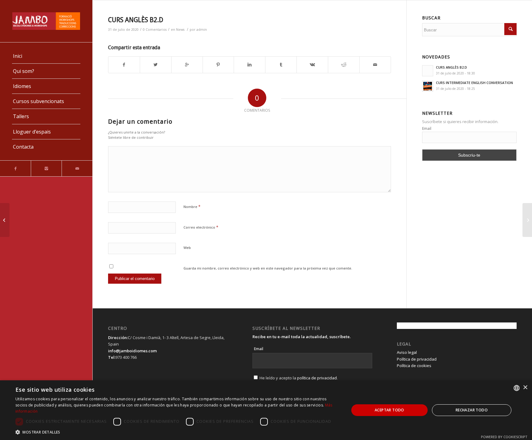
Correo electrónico (200, 227)
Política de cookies (414, 365)
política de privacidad (317, 378)
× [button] (525, 387)
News (180, 29)
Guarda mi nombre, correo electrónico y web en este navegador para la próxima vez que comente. (267, 268)
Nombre (191, 206)
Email (426, 128)
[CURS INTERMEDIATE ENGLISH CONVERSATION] (5, 220)
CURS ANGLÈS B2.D (135, 20)
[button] (177, 432)
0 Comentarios (155, 29)
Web (187, 247)
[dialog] (266, 410)
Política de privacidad (417, 359)
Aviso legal (407, 352)
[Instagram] (46, 168)
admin (201, 29)
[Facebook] (15, 168)
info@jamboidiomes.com (132, 351)
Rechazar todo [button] (472, 410)
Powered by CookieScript (504, 436)
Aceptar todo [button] (389, 410)
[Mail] (77, 168)
